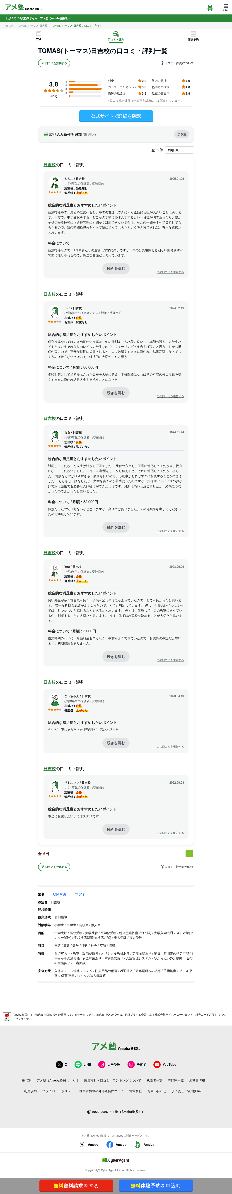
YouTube (169, 1064)
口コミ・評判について (179, 63)
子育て (141, 1064)
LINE (87, 1064)
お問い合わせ (156, 1091)
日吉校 (50, 165)
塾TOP (9, 25)
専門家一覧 (176, 1080)
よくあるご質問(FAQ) (187, 1091)
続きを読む (116, 268)
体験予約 (193, 39)
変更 (183, 134)
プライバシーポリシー (58, 1091)
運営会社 (135, 1091)
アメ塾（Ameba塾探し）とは (58, 1080)
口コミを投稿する (56, 63)
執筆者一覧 (154, 1080)
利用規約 (30, 1091)
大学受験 (113, 1064)
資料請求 (76, 1185)
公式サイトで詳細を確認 (116, 115)
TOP (38, 39)
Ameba (93, 1144)
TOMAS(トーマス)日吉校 (32, 25)
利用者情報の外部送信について (101, 1091)
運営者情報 (197, 1080)
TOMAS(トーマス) (67, 894)
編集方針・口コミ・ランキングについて (112, 1080)
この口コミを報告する (170, 272)
